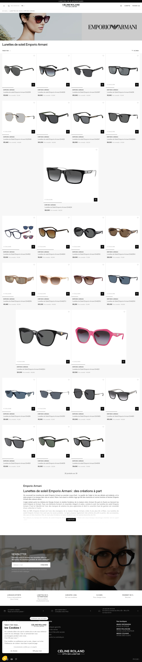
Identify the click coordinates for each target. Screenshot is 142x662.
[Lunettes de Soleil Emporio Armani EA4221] (98, 337)
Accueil (5, 11)
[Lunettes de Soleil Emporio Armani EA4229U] (19, 280)
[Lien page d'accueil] (71, 5)
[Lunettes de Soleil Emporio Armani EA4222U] (43, 337)
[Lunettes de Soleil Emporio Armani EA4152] (19, 233)
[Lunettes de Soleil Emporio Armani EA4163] (123, 395)
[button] (6, 51)
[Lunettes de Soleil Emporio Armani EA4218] (19, 395)
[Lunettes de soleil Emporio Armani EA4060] (54, 233)
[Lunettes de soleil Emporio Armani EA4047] (88, 118)
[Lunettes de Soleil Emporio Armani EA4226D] (123, 118)
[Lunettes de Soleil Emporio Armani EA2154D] (19, 118)
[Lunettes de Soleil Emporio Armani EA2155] (54, 395)
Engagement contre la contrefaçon (51, 637)
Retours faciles (44, 624)
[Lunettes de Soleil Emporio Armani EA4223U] (123, 280)
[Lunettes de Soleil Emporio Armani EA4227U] (54, 280)
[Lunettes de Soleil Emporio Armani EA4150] (19, 442)
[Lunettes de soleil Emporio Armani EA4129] (54, 118)
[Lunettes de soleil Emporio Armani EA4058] (88, 442)
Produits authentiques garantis (50, 627)
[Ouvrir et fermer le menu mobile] (4, 6)
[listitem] (23, 611)
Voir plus (70, 519)
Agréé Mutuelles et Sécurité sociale (52, 632)
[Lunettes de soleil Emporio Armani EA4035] (54, 442)
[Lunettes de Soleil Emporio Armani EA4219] (123, 71)
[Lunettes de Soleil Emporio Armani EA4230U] (123, 233)
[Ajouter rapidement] (33, 84)
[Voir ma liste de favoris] (121, 6)
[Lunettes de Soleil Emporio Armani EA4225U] (88, 280)
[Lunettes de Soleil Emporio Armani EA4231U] (88, 233)
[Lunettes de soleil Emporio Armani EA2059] (19, 71)
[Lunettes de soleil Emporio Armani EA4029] (54, 71)
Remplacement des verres (48, 629)
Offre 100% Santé (45, 635)
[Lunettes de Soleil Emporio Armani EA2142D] (88, 395)
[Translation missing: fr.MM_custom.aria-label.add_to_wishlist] (34, 56)
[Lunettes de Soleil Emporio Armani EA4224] (71, 175)
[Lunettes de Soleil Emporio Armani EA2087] (88, 71)
